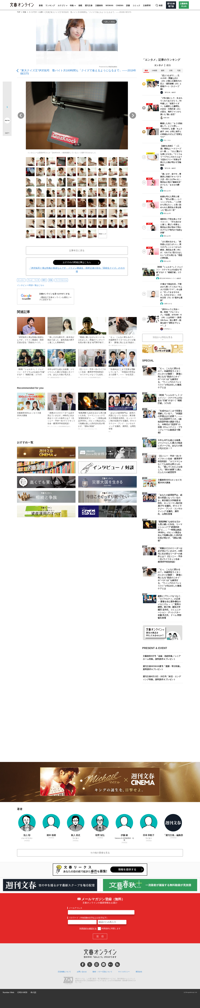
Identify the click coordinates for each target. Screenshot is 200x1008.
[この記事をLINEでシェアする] (7, 113)
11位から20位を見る (163, 337)
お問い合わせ (82, 972)
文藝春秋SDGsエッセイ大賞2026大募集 (29, 415)
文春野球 (147, 5)
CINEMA (119, 5)
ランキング (50, 5)
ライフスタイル (61, 280)
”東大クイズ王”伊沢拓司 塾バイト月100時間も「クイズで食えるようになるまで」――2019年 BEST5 (78, 72)
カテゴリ (61, 5)
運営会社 (139, 972)
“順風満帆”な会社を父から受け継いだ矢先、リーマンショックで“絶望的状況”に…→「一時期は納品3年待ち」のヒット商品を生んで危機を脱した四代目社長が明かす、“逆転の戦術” (92, 421)
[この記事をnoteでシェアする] (7, 121)
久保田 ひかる (167, 303)
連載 (80, 5)
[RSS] (117, 964)
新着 (41, 5)
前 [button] (21, 115)
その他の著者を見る (100, 853)
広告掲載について (64, 972)
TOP (18, 12)
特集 (72, 5)
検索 (161, 5)
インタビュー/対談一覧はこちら (30, 285)
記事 (41, 12)
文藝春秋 (99, 5)
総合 (169, 65)
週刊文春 (89, 5)
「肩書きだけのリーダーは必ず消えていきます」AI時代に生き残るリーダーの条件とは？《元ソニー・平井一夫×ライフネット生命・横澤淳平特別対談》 (61, 419)
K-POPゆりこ (167, 329)
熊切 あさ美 (167, 191)
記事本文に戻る (76, 250)
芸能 (50, 280)
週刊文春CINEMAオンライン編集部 (170, 278)
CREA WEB (22, 992)
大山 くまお (167, 140)
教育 (44, 280)
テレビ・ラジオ (33, 280)
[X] (89, 964)
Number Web (8, 992)
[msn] (110, 964)
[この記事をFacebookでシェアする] (7, 95)
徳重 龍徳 (166, 117)
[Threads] (96, 964)
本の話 (33, 992)
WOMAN (109, 5)
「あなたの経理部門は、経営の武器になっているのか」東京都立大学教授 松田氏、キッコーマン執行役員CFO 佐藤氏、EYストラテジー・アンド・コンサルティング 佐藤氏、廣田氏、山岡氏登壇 (123, 422)
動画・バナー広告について (102, 972)
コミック (136, 5)
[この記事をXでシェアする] (7, 87)
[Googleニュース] (103, 964)
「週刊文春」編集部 (169, 92)
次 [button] (133, 115)
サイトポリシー (124, 972)
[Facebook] (82, 964)
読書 (128, 5)
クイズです (33, 12)
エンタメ (21, 280)
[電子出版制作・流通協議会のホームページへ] (68, 980)
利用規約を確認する (88, 928)
